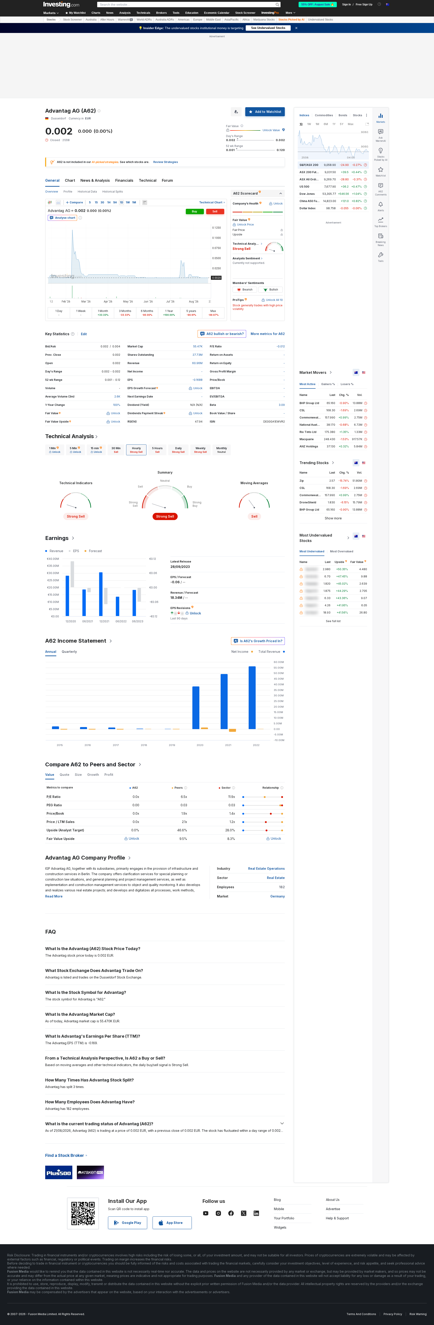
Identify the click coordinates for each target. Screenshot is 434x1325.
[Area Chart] (58, 202)
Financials (124, 180)
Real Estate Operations (266, 868)
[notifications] (379, 4)
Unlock (134, 838)
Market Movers (313, 372)
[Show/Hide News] (144, 202)
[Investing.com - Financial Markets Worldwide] (61, 4)
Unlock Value (271, 130)
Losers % (347, 384)
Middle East (213, 19)
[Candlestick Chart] (49, 202)
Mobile (279, 1209)
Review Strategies (165, 162)
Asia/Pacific (231, 19)
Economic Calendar (216, 12)
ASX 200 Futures (311, 172)
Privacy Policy (393, 1314)
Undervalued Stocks (320, 19)
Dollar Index (308, 208)
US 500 (304, 186)
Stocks (51, 19)
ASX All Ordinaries (312, 179)
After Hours (107, 19)
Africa (246, 19)
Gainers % (328, 384)
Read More (54, 896)
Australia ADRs (165, 19)
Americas (183, 19)
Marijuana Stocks (264, 19)
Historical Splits (112, 191)
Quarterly (69, 651)
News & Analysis (95, 180)
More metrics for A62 (268, 334)
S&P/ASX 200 (309, 165)
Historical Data (87, 191)
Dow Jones (307, 193)
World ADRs (144, 19)
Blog (277, 1200)
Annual (50, 651)
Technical (147, 180)
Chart (70, 180)
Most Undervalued (312, 551)
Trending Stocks (314, 462)
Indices (304, 115)
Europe (197, 19)
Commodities (324, 115)
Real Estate (276, 878)
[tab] (54, 449)
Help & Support (337, 1218)
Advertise (333, 1209)
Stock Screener (245, 12)
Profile (68, 191)
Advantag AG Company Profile (85, 857)
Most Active (308, 384)
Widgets (280, 1227)
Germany (277, 896)
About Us (333, 1200)
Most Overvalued (341, 551)
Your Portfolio (284, 1218)
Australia (91, 19)
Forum (167, 180)
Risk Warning (418, 1314)
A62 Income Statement (75, 640)
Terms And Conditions (361, 1314)
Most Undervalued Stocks (316, 538)
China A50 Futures (312, 201)
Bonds (343, 115)
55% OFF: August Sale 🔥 (317, 4)
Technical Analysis (69, 436)
